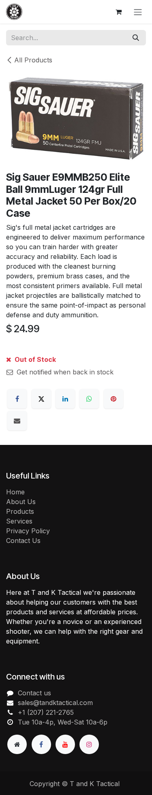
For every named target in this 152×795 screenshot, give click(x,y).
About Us (21, 502)
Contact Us (23, 540)
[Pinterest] (113, 398)
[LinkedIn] (65, 398)
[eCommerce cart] (118, 12)
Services (19, 521)
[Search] (136, 37)
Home (15, 492)
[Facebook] (17, 398)
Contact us (34, 693)
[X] (41, 398)
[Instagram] (89, 744)
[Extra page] (17, 744)
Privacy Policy (28, 531)
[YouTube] (65, 744)
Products (20, 511)
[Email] (17, 420)
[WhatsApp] (89, 398)
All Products (33, 60)
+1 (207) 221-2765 (46, 712)
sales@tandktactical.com (55, 703)
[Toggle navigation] (138, 11)
